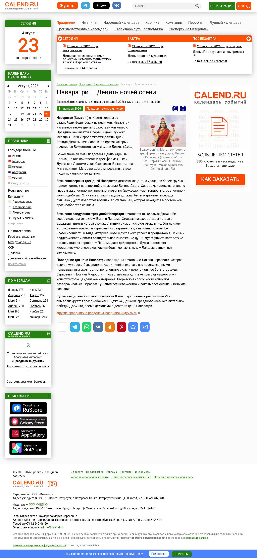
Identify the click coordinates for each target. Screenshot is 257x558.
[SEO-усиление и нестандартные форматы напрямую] (220, 190)
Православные (22, 201)
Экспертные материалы (189, 29)
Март (11, 300)
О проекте (77, 471)
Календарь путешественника (138, 29)
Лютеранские (22, 212)
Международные (19, 242)
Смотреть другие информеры (26, 381)
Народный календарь (121, 22)
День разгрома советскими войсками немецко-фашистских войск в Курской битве (87, 59)
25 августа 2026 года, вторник (219, 46)
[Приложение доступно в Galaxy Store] (28, 421)
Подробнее (158, 553)
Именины (89, 22)
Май (11, 311)
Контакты (126, 471)
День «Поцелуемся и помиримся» (218, 52)
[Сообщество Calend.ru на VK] (116, 5)
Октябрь (35, 306)
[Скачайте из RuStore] (28, 408)
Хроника (152, 22)
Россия (16, 155)
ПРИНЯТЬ (181, 553)
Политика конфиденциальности (173, 477)
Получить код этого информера (28, 366)
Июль (33, 289)
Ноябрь (35, 311)
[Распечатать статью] (183, 108)
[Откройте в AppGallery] (28, 434)
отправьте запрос (196, 537)
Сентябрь (36, 300)
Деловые (14, 253)
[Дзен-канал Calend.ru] (101, 5)
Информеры (142, 471)
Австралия (19, 172)
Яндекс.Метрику (132, 553)
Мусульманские (23, 218)
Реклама (111, 471)
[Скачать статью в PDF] (175, 108)
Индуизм (14, 196)
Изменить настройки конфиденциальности (39, 545)
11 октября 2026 (70, 108)
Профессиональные (21, 236)
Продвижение (94, 471)
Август (34, 295)
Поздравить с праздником (105, 108)
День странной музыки (145, 56)
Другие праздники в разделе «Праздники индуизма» (97, 313)
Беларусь (18, 161)
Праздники (66, 22)
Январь (13, 289)
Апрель (13, 306)
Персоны (196, 22)
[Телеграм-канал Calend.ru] (85, 5)
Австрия (17, 177)
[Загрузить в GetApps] (28, 448)
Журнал (68, 5)
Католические (22, 207)
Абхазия (17, 166)
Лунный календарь (225, 22)
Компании (173, 22)
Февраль (14, 295)
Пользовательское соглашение (131, 477)
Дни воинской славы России (27, 258)
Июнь (11, 317)
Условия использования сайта (90, 477)
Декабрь (36, 317)
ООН (11, 247)
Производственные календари (82, 29)
